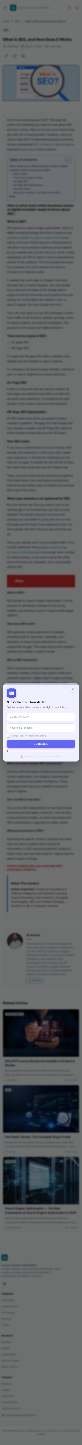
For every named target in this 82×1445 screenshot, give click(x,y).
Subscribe (41, 743)
